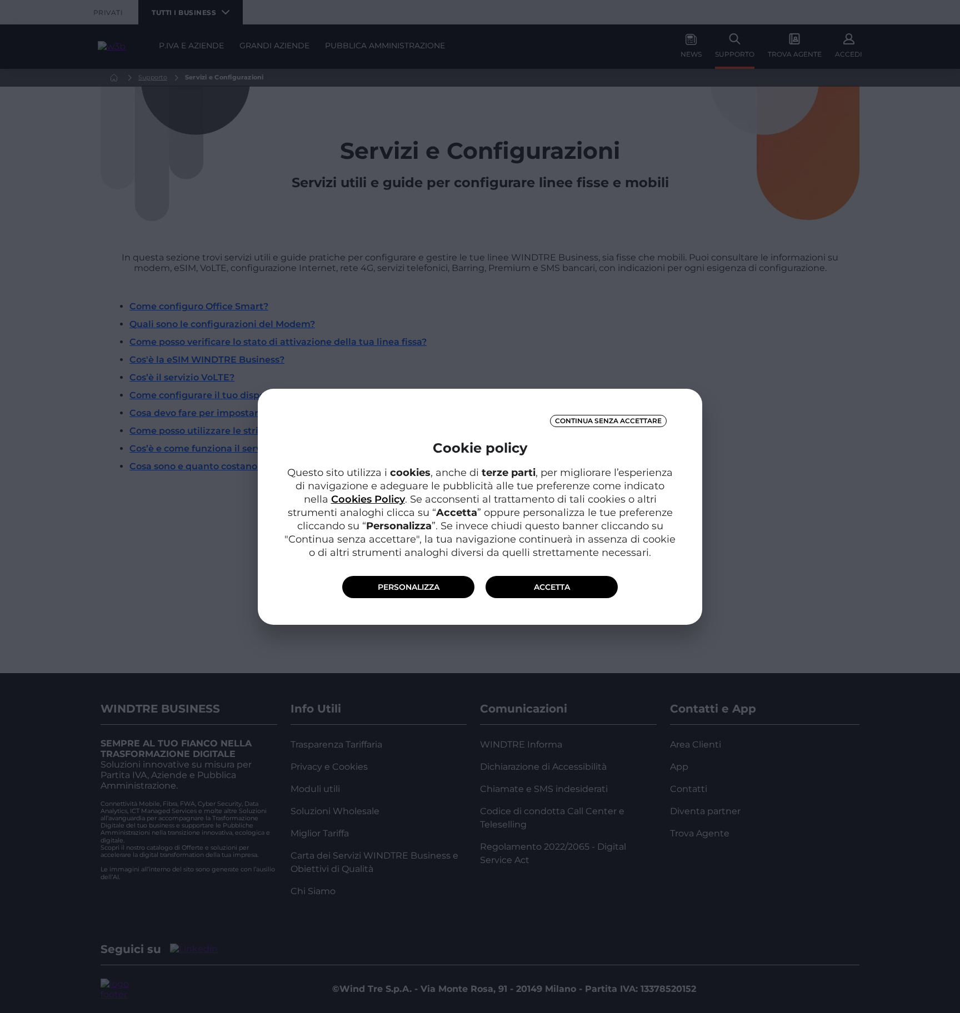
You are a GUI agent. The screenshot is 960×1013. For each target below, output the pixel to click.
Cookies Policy (368, 499)
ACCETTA (552, 587)
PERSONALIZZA (408, 587)
